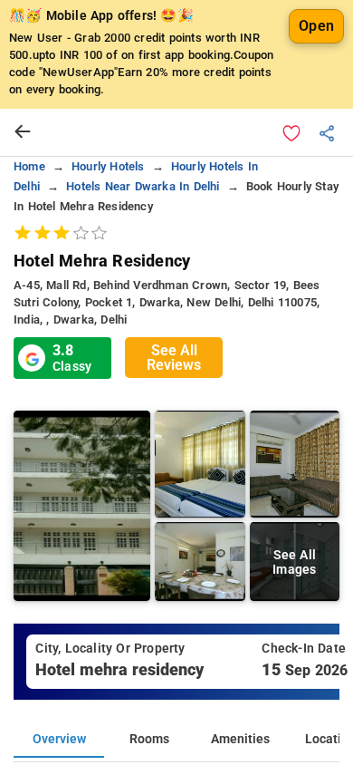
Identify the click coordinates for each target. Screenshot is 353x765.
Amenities (240, 739)
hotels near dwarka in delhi (142, 186)
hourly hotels (108, 166)
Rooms (149, 739)
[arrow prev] (22, 132)
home (29, 166)
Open (316, 25)
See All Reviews (174, 357)
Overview (59, 739)
